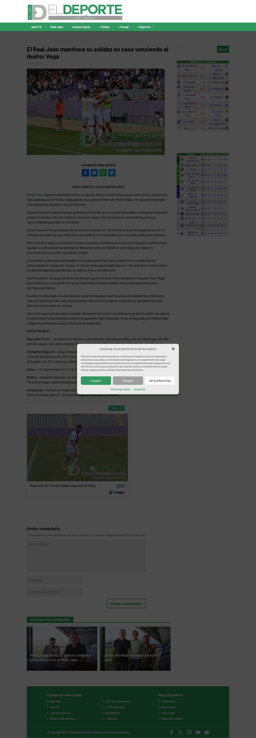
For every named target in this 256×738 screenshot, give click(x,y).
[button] (173, 349)
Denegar (128, 381)
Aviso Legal (139, 389)
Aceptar (96, 381)
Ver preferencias (160, 381)
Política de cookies (120, 389)
